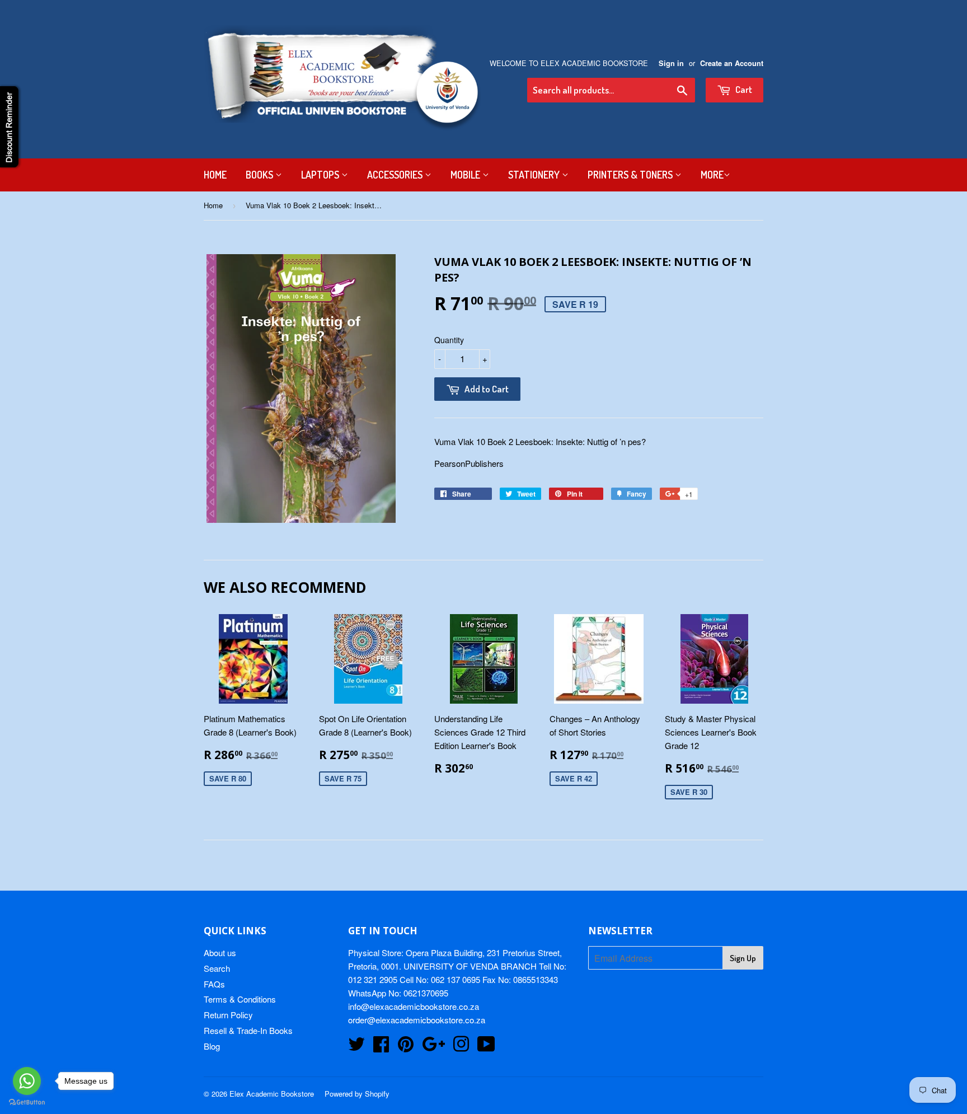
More (712, 174)
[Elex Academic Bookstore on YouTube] (486, 1047)
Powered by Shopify (357, 1093)
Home (215, 174)
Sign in (671, 63)
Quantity (449, 339)
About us (220, 952)
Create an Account (731, 63)
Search (217, 968)
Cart (743, 89)
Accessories (396, 174)
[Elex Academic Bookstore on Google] (433, 1047)
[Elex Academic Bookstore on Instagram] (461, 1047)
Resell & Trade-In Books (248, 1030)
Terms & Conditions (240, 999)
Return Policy (228, 1015)
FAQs (214, 984)
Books (260, 174)
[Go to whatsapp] (27, 1081)
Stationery (535, 174)
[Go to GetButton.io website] (27, 1102)
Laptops (321, 174)
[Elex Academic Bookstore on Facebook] (381, 1047)
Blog (212, 1046)
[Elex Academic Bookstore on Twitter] (356, 1047)
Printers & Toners (631, 174)
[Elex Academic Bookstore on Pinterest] (405, 1047)
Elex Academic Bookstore (271, 1093)
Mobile (466, 174)
